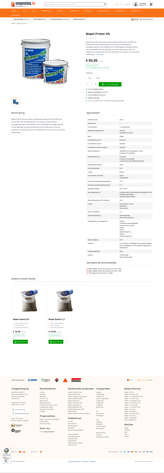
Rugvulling (99, 407)
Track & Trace (44, 398)
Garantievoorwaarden (47, 409)
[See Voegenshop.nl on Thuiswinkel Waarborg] (135, 19)
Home (13, 23)
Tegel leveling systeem (75, 443)
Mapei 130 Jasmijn (130, 411)
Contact (42, 392)
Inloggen (43, 411)
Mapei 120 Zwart (130, 409)
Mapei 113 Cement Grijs (132, 403)
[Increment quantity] (95, 84)
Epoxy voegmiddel (102, 398)
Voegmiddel (100, 394)
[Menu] (9, 448)
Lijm (97, 420)
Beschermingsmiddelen (75, 430)
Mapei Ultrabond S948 (75, 403)
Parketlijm (99, 424)
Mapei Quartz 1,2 (56, 319)
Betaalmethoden (45, 403)
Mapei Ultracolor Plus (75, 392)
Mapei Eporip (72, 411)
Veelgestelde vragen (46, 407)
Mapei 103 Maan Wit (131, 394)
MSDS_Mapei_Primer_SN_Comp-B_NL (100, 271)
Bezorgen (43, 396)
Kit (97, 411)
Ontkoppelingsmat (74, 436)
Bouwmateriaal (73, 434)
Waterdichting (100, 433)
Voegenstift (100, 403)
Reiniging (71, 428)
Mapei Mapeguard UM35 (76, 409)
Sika (125, 434)
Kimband (99, 435)
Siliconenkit (100, 413)
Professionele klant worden (49, 405)
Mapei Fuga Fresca (74, 394)
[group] (119, 38)
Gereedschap (72, 441)
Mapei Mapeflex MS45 (75, 398)
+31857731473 (20, 410)
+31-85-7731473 (148, 19)
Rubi (125, 432)
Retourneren (44, 401)
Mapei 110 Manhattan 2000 (133, 396)
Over (47, 432)
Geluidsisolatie (72, 438)
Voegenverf (100, 401)
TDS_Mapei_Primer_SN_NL (97, 273)
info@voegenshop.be (22, 413)
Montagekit (100, 415)
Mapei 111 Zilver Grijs (131, 398)
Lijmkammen (72, 445)
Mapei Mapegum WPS (75, 407)
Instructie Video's (45, 424)
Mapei (126, 428)
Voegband (99, 405)
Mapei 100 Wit (129, 392)
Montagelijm (100, 428)
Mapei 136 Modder (130, 418)
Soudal (126, 436)
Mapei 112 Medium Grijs (132, 401)
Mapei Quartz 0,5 (21, 319)
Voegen (98, 392)
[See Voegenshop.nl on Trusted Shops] (25, 431)
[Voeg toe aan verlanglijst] (31, 342)
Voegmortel (100, 396)
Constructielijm (101, 426)
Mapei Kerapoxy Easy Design (77, 396)
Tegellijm (99, 422)
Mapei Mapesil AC (74, 401)
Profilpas (127, 430)
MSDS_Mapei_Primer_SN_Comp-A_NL (100, 269)
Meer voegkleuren (130, 420)
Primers (70, 421)
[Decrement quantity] (87, 84)
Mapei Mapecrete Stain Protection (79, 413)
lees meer (100, 54)
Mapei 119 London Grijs (132, 407)
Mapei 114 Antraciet (131, 405)
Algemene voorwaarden (74, 461)
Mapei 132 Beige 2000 (131, 413)
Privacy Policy (84, 461)
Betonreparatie (73, 426)
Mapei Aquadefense (74, 405)
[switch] (122, 4)
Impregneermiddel (102, 437)
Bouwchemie (72, 424)
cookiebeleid (92, 461)
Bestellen (43, 394)
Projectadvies (44, 421)
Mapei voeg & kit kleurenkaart (49, 419)
